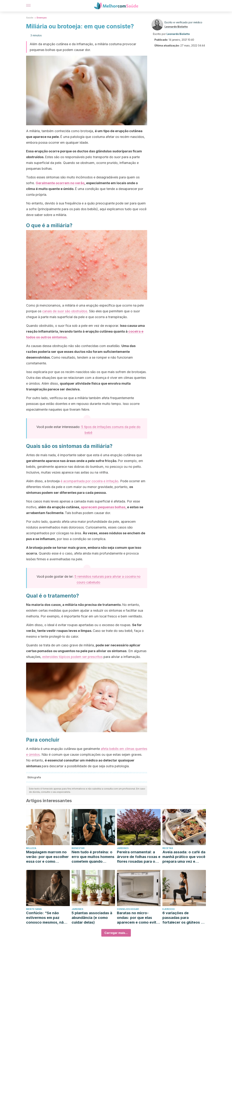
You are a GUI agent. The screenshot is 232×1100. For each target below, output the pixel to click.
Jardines (123, 848)
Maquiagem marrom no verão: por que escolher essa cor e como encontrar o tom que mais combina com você (47, 857)
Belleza (31, 848)
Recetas (167, 848)
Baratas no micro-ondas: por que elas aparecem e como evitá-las (138, 918)
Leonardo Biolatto (176, 26)
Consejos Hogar (128, 909)
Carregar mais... (116, 933)
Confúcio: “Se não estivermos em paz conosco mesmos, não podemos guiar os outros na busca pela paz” (46, 918)
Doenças (42, 17)
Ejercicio (168, 909)
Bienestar (78, 848)
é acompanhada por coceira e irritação (89, 481)
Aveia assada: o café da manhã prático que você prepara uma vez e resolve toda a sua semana (183, 857)
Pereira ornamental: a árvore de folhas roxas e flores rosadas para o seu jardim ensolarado (138, 857)
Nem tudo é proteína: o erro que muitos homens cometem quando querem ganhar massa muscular (93, 857)
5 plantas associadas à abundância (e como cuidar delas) (92, 917)
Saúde (29, 17)
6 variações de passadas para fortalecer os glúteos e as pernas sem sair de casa (182, 918)
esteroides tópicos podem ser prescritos (72, 657)
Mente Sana (34, 909)
